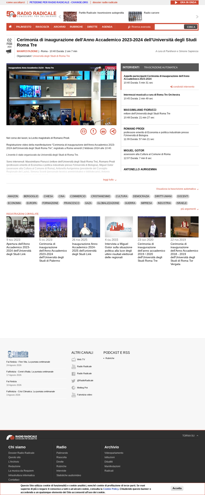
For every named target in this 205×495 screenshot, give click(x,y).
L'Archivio (13, 461)
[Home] (31, 16)
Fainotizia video (84, 394)
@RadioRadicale (85, 380)
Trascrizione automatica (161, 67)
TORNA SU (188, 435)
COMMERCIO (77, 196)
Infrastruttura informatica (21, 475)
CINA (61, 196)
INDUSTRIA (164, 203)
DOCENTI (182, 196)
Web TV (81, 359)
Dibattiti (109, 461)
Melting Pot (82, 387)
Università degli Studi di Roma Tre (51, 56)
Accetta (177, 488)
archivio (59, 26)
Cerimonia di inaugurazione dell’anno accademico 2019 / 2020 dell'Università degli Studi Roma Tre (151, 252)
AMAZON (13, 196)
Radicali (109, 470)
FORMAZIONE (50, 203)
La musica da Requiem (21, 470)
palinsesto (23, 26)
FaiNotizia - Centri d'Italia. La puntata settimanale (29, 371)
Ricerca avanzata (141, 26)
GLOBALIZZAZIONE (108, 203)
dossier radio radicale (105, 2)
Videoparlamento (114, 453)
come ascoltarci (15, 2)
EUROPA (32, 203)
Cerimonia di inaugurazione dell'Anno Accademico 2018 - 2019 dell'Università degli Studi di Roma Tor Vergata (184, 254)
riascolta (42, 26)
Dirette (60, 461)
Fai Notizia (11, 381)
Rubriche (110, 358)
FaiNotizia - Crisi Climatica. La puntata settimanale (30, 391)
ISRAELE (182, 203)
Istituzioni (110, 457)
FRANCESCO (71, 203)
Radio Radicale (84, 366)
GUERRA (130, 203)
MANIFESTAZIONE (27, 51)
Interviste (61, 470)
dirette (92, 26)
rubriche (76, 26)
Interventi (131, 67)
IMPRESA (146, 203)
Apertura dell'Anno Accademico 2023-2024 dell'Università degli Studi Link (18, 248)
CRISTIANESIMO (100, 196)
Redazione (14, 466)
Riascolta (61, 457)
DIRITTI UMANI (163, 196)
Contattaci (13, 479)
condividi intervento (183, 86)
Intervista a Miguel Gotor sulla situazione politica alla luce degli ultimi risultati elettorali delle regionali (119, 250)
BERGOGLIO (31, 196)
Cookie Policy (111, 489)
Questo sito (14, 457)
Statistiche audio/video (68, 475)
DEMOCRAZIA (141, 196)
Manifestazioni (112, 466)
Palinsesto (62, 453)
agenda (107, 26)
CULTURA (121, 196)
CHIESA (48, 196)
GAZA (88, 203)
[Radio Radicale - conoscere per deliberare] (21, 439)
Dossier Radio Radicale (21, 453)
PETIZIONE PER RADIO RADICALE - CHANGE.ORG (59, 2)
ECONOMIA (14, 203)
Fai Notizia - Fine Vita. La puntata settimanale (28, 362)
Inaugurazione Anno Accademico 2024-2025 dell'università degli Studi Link (84, 248)
